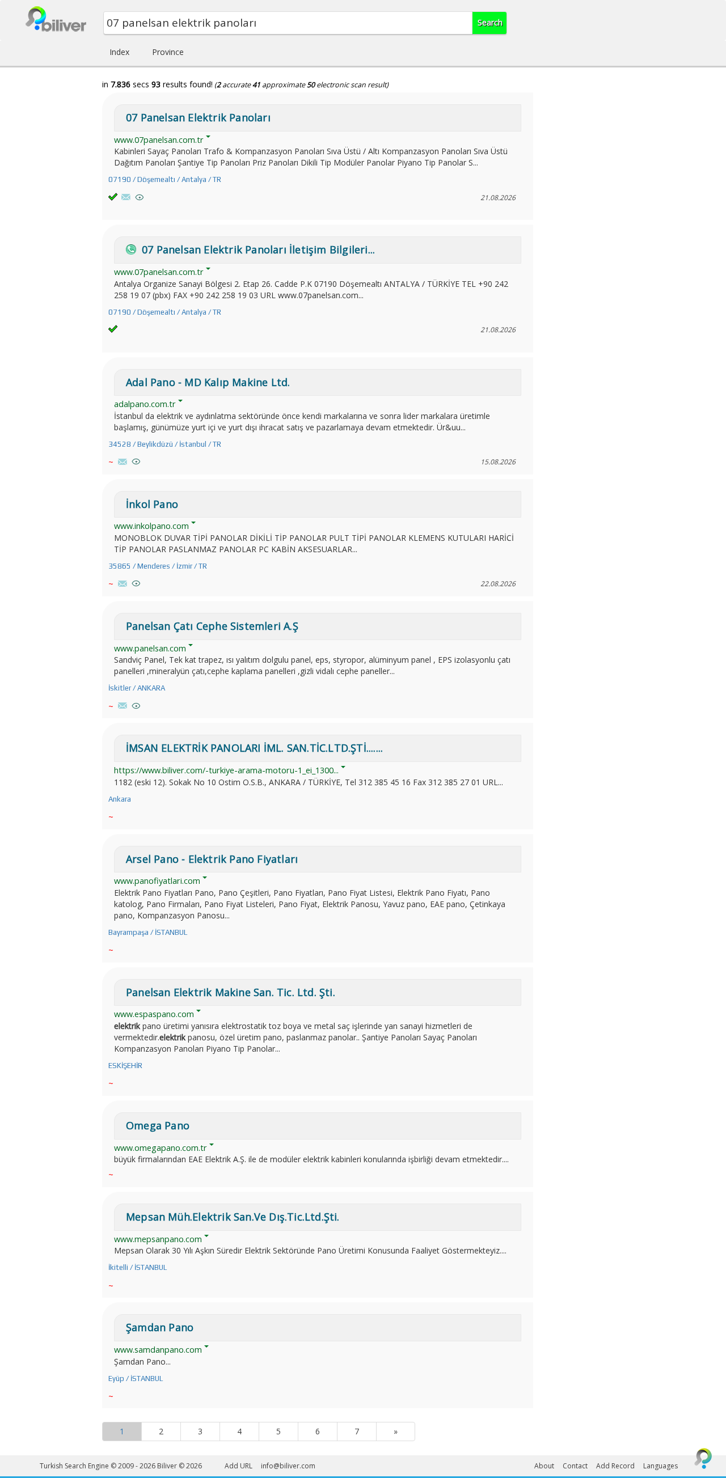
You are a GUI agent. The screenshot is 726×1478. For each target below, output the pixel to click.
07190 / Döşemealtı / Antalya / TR (164, 179)
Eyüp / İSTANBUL (135, 1378)
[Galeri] (139, 197)
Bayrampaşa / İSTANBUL (147, 932)
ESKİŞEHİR (125, 1065)
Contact (575, 1466)
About (544, 1466)
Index (119, 51)
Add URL (238, 1466)
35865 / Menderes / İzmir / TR (157, 566)
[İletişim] (125, 196)
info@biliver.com (288, 1466)
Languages (660, 1466)
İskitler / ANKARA (136, 688)
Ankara (119, 799)
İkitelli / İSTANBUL (137, 1267)
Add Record (615, 1466)
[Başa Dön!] (703, 1458)
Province (168, 51)
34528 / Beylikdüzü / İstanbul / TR (164, 444)
